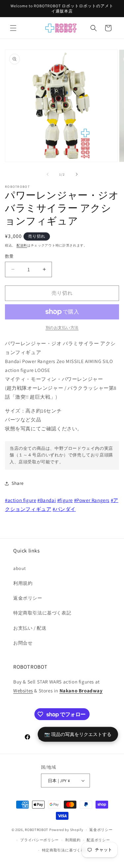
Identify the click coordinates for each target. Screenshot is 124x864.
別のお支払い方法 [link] (62, 327)
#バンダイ (64, 509)
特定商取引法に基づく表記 (42, 613)
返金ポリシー (27, 598)
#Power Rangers (91, 500)
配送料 (22, 245)
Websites (23, 690)
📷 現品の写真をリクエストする (77, 734)
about (19, 568)
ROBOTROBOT (36, 829)
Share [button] (18, 483)
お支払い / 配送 (29, 628)
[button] (13, 28)
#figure (65, 500)
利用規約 (22, 583)
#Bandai (46, 500)
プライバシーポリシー (39, 840)
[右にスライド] (76, 174)
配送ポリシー (98, 840)
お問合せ (22, 643)
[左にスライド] (47, 174)
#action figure (20, 500)
